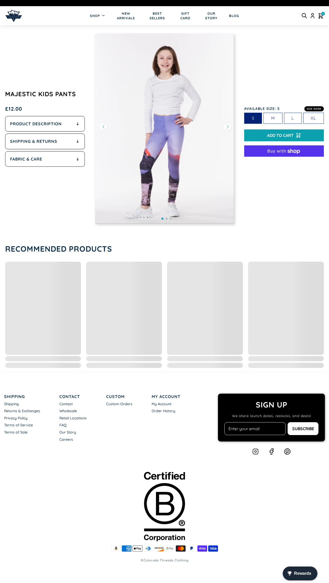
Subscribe (303, 428)
